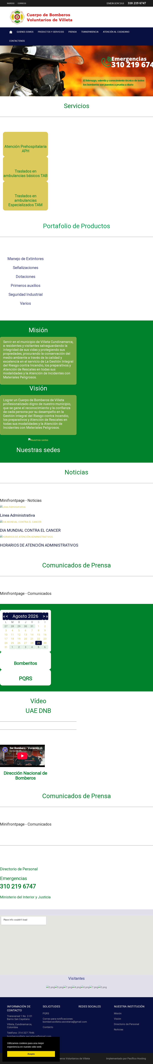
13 (25, 634)
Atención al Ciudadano (116, 32)
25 (12, 642)
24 (5, 642)
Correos (22, 3)
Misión (117, 1013)
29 (38, 642)
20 (25, 638)
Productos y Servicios (51, 32)
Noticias (118, 1029)
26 (18, 642)
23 (44, 638)
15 (38, 634)
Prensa (72, 32)
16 (44, 634)
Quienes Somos (25, 32)
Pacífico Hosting (136, 1058)
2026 (33, 616)
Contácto (48, 1027)
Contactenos (17, 41)
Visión (117, 1018)
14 (31, 634)
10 (5, 634)
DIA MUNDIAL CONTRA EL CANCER (30, 530)
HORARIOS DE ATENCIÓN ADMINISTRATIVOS (39, 545)
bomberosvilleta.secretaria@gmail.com (29, 1036)
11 (12, 634)
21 (31, 638)
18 (12, 638)
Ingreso (10, 3)
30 (44, 642)
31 (5, 647)
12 (18, 634)
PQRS (46, 1013)
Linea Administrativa (17, 515)
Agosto (20, 616)
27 (25, 642)
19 (18, 638)
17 (5, 638)
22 (38, 638)
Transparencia (89, 32)
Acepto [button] (31, 1054)
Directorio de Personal (126, 1024)
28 (31, 642)
